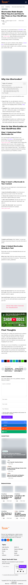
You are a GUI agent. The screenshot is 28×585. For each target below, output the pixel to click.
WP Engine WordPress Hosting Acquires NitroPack (20, 514)
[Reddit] (8, 540)
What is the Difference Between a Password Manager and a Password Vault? (13, 454)
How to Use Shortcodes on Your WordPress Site (12, 87)
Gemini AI (16, 547)
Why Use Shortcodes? (6, 85)
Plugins (16, 551)
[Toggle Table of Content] (23, 84)
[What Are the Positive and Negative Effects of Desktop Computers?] (3, 475)
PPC (3, 553)
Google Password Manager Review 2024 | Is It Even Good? (16, 469)
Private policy (14, 583)
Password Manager (18, 549)
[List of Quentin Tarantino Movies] (3, 462)
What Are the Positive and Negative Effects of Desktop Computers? (15, 476)
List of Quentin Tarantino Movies (15, 462)
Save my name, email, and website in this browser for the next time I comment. (14, 413)
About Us (7, 583)
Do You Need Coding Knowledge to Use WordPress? (7, 497)
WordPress (8, 6)
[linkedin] (5, 540)
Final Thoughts (5, 93)
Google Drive (5, 549)
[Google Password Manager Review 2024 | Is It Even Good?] (3, 468)
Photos (3, 551)
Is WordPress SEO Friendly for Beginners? (20, 497)
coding (23, 104)
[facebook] (2, 540)
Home (2, 6)
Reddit (15, 553)
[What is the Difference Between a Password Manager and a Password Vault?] (14, 448)
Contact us (20, 583)
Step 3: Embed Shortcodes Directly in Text (11, 91)
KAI (3, 20)
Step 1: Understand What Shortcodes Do (11, 88)
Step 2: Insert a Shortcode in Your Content (11, 90)
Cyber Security (5, 547)
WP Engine (16, 555)
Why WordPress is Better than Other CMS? (6, 514)
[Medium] (11, 540)
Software (4, 555)
